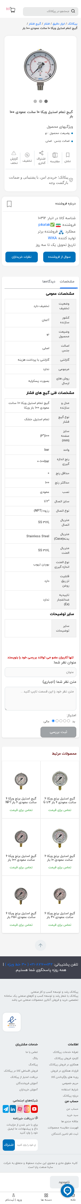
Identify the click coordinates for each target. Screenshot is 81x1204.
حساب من (72, 1109)
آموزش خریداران (28, 1089)
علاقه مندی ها (69, 1121)
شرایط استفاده (69, 1089)
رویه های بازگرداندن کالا (64, 1077)
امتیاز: (71, 715)
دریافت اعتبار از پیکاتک (24, 1077)
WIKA (52, 238)
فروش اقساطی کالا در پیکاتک (21, 1071)
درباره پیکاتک (70, 1096)
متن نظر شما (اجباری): (59, 681)
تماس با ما (32, 1052)
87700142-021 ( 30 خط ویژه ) (28, 964)
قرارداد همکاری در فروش (64, 1071)
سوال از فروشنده (59, 257)
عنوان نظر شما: (64, 662)
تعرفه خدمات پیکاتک (65, 1052)
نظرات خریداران (22, 257)
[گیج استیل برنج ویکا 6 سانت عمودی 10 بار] (59, 838)
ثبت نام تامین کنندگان (65, 1134)
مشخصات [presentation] (67, 281)
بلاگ (35, 1058)
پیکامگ (33, 1064)
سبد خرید (72, 1115)
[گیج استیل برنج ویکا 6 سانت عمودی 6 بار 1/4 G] (59, 780)
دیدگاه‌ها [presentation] (48, 281)
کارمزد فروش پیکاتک (66, 1058)
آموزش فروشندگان (27, 1083)
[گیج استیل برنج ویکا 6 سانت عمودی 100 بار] (21, 838)
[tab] (67, 281)
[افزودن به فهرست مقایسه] (55, 155)
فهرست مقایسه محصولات (63, 1128)
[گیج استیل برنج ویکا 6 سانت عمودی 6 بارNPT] (21, 780)
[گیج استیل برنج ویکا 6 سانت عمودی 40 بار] (59, 895)
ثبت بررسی (58, 732)
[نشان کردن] (9, 204)
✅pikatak (46, 224)
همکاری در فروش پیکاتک (63, 1064)
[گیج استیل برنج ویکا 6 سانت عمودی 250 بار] (21, 895)
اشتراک (9, 1145)
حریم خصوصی (70, 1083)
